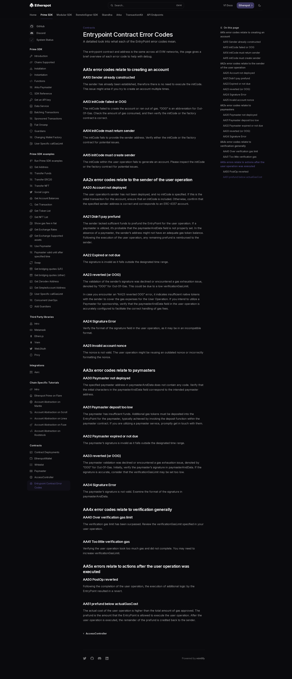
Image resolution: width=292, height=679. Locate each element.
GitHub (40, 26)
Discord (40, 33)
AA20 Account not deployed (239, 72)
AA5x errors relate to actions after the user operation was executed (242, 164)
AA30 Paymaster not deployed (240, 114)
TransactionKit (134, 14)
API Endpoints (155, 14)
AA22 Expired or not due (236, 83)
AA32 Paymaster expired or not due (243, 125)
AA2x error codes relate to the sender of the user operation (242, 65)
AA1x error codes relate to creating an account (242, 34)
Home (33, 14)
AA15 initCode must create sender (242, 58)
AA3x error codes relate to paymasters (235, 107)
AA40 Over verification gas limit (240, 151)
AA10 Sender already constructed (242, 41)
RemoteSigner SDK (87, 14)
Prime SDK (47, 14)
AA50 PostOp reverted (235, 171)
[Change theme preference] (259, 5)
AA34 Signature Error (234, 136)
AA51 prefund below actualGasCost (242, 177)
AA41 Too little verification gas (240, 156)
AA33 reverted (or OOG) (236, 131)
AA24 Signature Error (234, 94)
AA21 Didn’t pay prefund (236, 78)
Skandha (107, 14)
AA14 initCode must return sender (241, 52)
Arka (119, 14)
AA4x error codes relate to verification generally (235, 143)
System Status (44, 39)
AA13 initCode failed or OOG (238, 47)
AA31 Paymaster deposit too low (241, 120)
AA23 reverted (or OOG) (236, 89)
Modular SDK (64, 14)
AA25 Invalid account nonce (238, 99)
